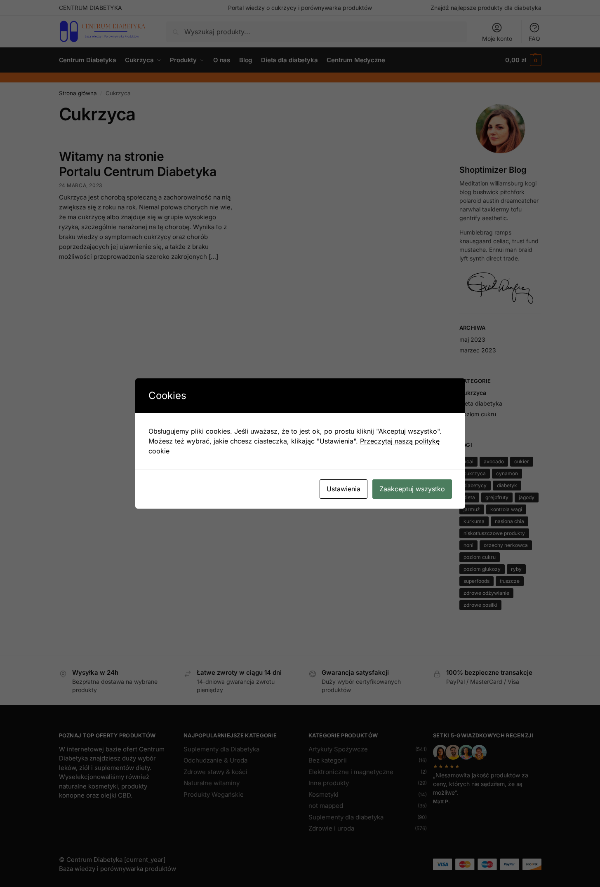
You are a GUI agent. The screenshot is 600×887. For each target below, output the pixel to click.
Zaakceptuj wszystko (412, 489)
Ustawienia (343, 489)
